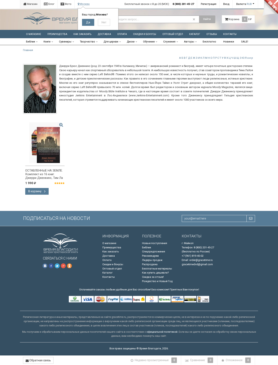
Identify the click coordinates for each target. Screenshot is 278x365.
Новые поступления (154, 243)
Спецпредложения (153, 251)
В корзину (35, 191)
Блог (51, 3)
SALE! (244, 41)
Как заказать (82, 34)
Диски (131, 41)
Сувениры (65, 41)
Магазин (31, 3)
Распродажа (150, 264)
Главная (28, 50)
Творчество (87, 41)
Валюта (244, 3)
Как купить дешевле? (155, 272)
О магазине (33, 34)
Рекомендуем (150, 255)
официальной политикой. (162, 331)
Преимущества (57, 34)
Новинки (228, 41)
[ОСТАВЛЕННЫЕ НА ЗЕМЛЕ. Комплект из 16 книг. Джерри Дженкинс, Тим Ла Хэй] (45, 142)
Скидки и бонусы (144, 34)
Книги (47, 41)
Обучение (149, 41)
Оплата (122, 34)
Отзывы (211, 34)
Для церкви (111, 41)
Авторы (189, 41)
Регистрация (208, 3)
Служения (169, 41)
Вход (226, 3)
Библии (30, 41)
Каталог (194, 34)
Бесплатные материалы (157, 268)
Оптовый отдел (172, 34)
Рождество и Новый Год (157, 281)
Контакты (229, 34)
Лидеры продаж (152, 260)
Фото (67, 3)
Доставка (104, 34)
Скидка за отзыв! (153, 276)
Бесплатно (209, 41)
